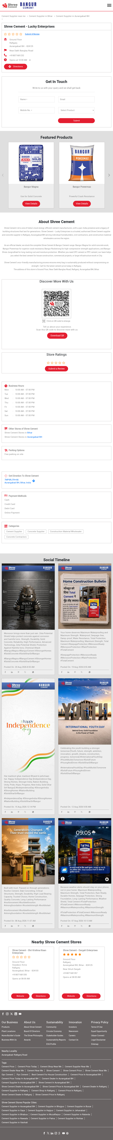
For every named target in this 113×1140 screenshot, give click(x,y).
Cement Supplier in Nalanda (77, 1114)
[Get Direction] (34, 481)
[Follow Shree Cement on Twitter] (49, 1133)
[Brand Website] (68, 1133)
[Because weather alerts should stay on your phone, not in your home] (84, 851)
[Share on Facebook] (6, 672)
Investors (73, 1027)
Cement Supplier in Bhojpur (51, 1106)
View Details (31, 203)
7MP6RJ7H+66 (11, 479)
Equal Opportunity (99, 1031)
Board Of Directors (32, 1031)
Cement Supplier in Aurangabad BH (18, 1106)
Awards (27, 1040)
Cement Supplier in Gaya (13, 1110)
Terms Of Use (96, 1027)
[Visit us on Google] (60, 1133)
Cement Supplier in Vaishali (15, 1122)
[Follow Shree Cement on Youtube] (64, 1133)
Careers (72, 1035)
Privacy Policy (99, 1022)
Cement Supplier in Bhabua (15, 1114)
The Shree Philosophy (33, 1035)
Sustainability (54, 1022)
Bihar (29, 432)
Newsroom (73, 1031)
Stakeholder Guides (54, 1035)
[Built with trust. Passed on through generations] (28, 851)
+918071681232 (17, 55)
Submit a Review (32, 34)
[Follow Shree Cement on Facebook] (45, 1133)
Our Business (10, 1022)
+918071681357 (70, 973)
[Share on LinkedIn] (12, 672)
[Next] (109, 175)
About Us (29, 1022)
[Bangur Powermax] (82, 163)
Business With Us (9, 1040)
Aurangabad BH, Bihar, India (18, 482)
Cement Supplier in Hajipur (40, 1110)
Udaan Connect (97, 1035)
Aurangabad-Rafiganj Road (14, 1055)
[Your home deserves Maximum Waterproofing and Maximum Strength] (84, 596)
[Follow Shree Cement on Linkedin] (53, 1133)
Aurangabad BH (34, 437)
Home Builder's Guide (11, 1035)
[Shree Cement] (10, 5)
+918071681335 (19, 974)
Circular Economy (54, 1031)
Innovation (75, 1022)
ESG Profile (51, 1044)
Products (6, 1027)
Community (51, 1027)
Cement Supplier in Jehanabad (70, 1110)
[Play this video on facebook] (28, 725)
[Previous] (3, 175)
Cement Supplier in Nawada (15, 1118)
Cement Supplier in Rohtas (70, 1118)
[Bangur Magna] (31, 163)
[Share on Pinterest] (19, 672)
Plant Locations (8, 1031)
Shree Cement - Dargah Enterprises (80, 950)
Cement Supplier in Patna (43, 1118)
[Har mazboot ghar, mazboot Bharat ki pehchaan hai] (28, 725)
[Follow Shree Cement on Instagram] (56, 1133)
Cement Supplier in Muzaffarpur (45, 1114)
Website (20, 996)
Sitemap (94, 1044)
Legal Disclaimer (98, 1040)
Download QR (57, 335)
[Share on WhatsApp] (32, 672)
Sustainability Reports (56, 1040)
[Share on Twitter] (26, 672)
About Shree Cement (33, 1027)
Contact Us (73, 1040)
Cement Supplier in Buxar (79, 1106)
